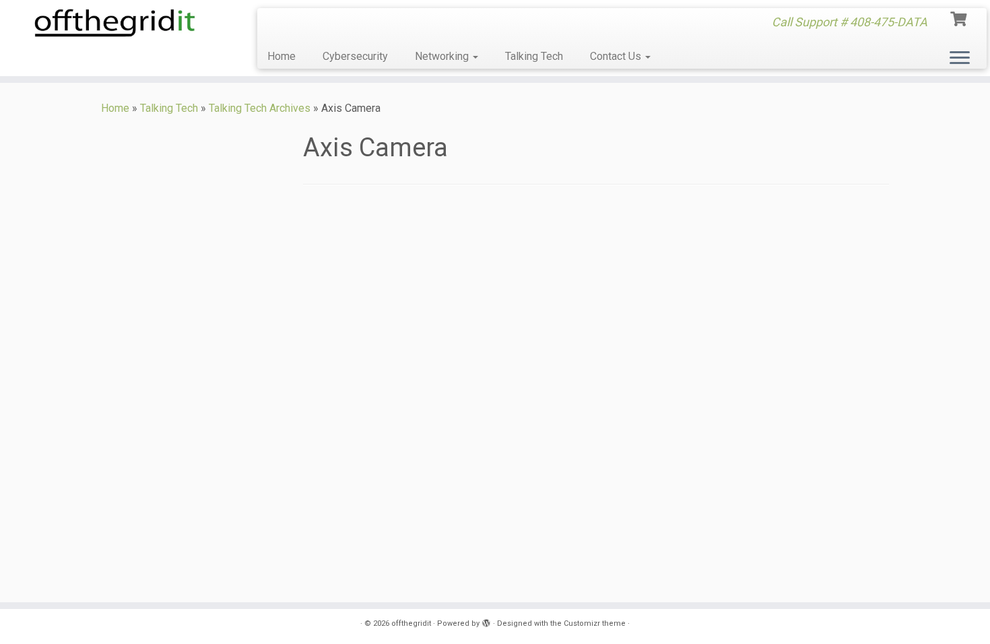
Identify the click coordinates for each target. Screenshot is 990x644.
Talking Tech (534, 56)
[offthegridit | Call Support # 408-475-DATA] (114, 23)
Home (281, 56)
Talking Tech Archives (259, 108)
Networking (443, 56)
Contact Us (617, 56)
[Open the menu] (960, 59)
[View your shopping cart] (960, 17)
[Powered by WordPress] (486, 621)
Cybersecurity (355, 56)
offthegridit (411, 623)
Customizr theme (595, 623)
